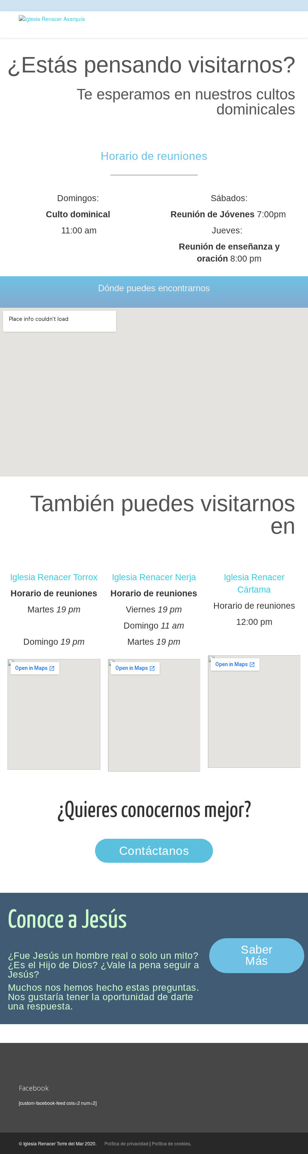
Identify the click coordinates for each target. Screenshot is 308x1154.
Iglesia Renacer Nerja (154, 577)
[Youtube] (287, 5)
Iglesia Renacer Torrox (54, 577)
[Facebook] (273, 5)
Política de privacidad (126, 1143)
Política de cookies (171, 1143)
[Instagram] (280, 5)
